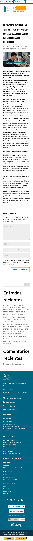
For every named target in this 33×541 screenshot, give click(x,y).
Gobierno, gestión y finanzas (11, 426)
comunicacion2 (10, 46)
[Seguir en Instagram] (14, 500)
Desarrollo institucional (10, 440)
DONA (9, 538)
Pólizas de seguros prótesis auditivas (13, 468)
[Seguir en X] (11, 500)
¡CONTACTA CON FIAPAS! (16, 506)
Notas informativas (8, 489)
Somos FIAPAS (7, 422)
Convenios (6, 433)
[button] (27, 7)
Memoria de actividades (10, 479)
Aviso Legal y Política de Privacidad (13, 532)
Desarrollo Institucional (10, 48)
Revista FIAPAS (7, 475)
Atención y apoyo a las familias (12, 442)
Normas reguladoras (9, 424)
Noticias (5, 486)
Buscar (27, 284)
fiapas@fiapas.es (10, 402)
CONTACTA (20, 538)
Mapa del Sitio (23, 534)
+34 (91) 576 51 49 (11, 406)
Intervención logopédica (10, 447)
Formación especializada (10, 449)
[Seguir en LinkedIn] (22, 500)
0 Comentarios (22, 48)
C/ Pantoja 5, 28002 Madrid (13, 398)
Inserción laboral (8, 451)
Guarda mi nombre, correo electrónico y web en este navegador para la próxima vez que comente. (16, 262)
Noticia (25, 46)
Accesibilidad (14, 534)
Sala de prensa (7, 491)
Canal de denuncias (16, 511)
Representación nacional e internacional (14, 428)
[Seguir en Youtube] (18, 500)
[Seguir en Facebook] (7, 500)
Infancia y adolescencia (9, 444)
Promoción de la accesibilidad (11, 453)
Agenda (5, 493)
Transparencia (7, 430)
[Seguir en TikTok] (25, 500)
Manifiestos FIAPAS (8, 477)
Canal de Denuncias (19, 1)
